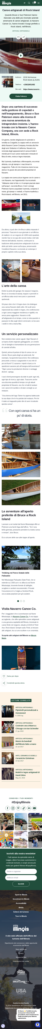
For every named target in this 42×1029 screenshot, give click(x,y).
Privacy (21, 953)
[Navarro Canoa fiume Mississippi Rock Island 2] (31, 205)
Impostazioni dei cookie (21, 961)
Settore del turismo (21, 912)
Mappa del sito (21, 957)
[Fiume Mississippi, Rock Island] (21, 218)
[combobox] (24, 3)
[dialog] (3, 1026)
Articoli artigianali (21, 31)
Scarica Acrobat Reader (21, 1003)
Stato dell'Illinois (21, 949)
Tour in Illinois (21, 916)
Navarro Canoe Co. (21, 617)
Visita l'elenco (21, 96)
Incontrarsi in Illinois (21, 899)
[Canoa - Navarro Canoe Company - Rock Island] (11, 205)
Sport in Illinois (21, 895)
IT (24, 3)
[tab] (18, 601)
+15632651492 (29, 85)
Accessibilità (21, 903)
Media (21, 908)
